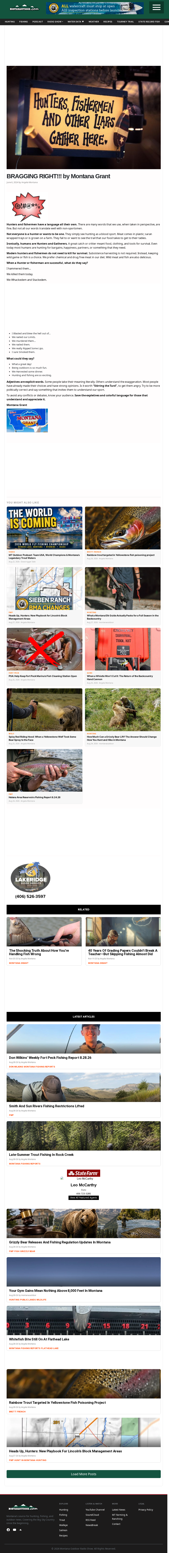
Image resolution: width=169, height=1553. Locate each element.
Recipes (107, 21)
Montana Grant (19, 963)
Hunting (10, 21)
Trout (62, 1519)
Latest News (118, 1509)
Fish (16, 1251)
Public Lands (28, 1300)
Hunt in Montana (24, 1460)
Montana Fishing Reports (39, 1067)
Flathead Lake (50, 1348)
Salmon (63, 1530)
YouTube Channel (95, 1509)
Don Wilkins (16, 1067)
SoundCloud (92, 1514)
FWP (11, 1115)
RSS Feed (91, 1519)
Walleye (63, 1525)
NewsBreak (92, 1525)
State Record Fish (149, 21)
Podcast (38, 21)
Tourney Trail (125, 21)
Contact (116, 1523)
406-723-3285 (83, 1193)
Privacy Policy (145, 1509)
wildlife (41, 1300)
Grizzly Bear (27, 1251)
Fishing (23, 21)
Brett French (17, 1412)
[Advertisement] (84, 44)
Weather (94, 21)
